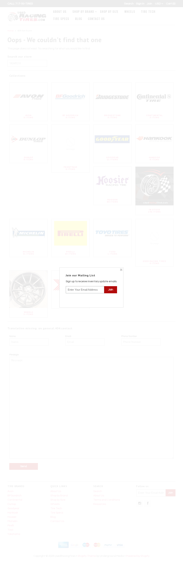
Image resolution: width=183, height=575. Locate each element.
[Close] (121, 270)
